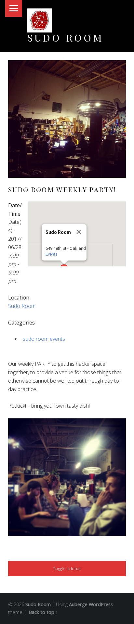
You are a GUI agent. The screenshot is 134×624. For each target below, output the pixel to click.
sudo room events (44, 338)
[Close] (79, 232)
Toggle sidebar (67, 568)
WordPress (101, 604)
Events (52, 254)
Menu (13, 8)
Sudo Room (65, 37)
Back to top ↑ (43, 612)
